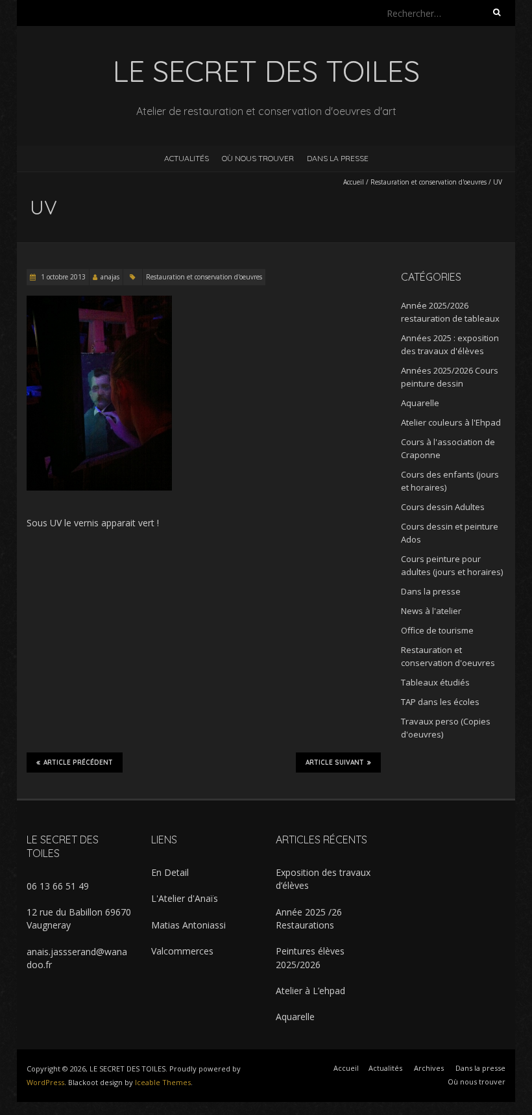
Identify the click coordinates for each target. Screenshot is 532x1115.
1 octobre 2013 (62, 276)
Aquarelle (420, 403)
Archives (429, 1068)
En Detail (170, 872)
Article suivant (335, 762)
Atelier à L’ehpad (310, 990)
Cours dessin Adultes (443, 507)
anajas (110, 276)
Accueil (353, 181)
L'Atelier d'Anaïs (184, 898)
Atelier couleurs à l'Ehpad (451, 422)
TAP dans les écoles (440, 702)
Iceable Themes (163, 1082)
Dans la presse (338, 158)
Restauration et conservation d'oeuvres (428, 181)
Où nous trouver (258, 158)
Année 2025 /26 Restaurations (309, 918)
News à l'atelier (431, 611)
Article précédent (78, 762)
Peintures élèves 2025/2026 (310, 957)
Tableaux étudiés (435, 682)
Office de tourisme (437, 630)
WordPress (45, 1082)
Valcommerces (182, 951)
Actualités (186, 158)
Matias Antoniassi (188, 925)
